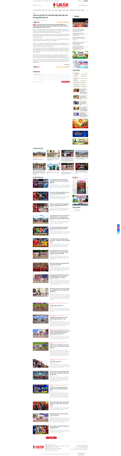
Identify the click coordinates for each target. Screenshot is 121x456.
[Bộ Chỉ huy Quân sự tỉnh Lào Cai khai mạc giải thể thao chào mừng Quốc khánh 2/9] (40, 292)
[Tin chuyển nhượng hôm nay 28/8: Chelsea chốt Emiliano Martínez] (40, 231)
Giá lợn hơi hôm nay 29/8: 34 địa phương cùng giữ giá (83, 97)
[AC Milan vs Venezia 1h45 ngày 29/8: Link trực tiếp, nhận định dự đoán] (81, 166)
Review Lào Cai (78, 10)
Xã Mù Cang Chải (77, 78)
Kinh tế (43, 10)
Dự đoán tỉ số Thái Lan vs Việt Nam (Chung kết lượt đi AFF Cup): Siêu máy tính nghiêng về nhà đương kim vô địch (78, 48)
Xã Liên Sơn (77, 84)
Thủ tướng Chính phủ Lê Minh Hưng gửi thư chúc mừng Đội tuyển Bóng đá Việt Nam (59, 373)
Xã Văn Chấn (84, 86)
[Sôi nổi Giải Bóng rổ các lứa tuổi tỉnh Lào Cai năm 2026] (81, 153)
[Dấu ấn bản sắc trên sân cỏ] (39, 153)
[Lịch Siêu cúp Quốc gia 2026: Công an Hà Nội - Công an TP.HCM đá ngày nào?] (40, 242)
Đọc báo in (82, 10)
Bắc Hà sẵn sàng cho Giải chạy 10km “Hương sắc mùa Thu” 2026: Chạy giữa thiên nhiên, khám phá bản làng (39, 172)
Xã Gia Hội (83, 84)
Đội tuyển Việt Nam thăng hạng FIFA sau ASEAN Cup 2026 (59, 264)
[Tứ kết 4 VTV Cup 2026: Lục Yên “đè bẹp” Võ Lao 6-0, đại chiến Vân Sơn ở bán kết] (40, 346)
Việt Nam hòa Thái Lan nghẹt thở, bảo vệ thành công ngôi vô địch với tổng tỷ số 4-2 (79, 30)
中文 (82, 0)
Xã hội (46, 10)
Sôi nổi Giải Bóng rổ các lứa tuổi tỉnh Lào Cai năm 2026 (81, 158)
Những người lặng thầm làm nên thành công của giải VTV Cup (59, 317)
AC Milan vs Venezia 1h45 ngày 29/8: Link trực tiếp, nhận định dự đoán (81, 172)
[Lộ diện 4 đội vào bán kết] (40, 307)
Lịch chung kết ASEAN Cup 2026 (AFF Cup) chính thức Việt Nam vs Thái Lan (79, 38)
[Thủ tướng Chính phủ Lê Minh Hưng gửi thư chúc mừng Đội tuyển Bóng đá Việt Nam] (40, 375)
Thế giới (64, 10)
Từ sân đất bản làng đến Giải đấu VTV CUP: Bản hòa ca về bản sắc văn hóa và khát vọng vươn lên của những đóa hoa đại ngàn (67, 159)
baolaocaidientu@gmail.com (53, 450)
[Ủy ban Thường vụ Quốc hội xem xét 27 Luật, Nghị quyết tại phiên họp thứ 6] (76, 108)
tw (118, 232)
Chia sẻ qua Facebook (33, 22)
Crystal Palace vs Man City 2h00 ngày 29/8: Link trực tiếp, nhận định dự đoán (59, 181)
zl (87, 1)
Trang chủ (34, 10)
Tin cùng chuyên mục (38, 177)
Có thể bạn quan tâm (38, 148)
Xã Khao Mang (84, 76)
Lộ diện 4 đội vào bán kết (59, 304)
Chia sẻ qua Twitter (35, 22)
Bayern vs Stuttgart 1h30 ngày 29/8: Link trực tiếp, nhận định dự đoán (59, 204)
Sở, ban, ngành (84, 74)
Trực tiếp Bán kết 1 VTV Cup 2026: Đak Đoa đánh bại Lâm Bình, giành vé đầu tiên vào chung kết (59, 252)
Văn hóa (49, 10)
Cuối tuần (86, 178)
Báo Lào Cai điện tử (60, 5)
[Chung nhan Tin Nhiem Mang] (83, 454)
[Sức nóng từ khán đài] (40, 363)
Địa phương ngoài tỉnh (77, 74)
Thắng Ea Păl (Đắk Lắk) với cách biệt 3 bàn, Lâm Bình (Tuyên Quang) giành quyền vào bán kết (59, 332)
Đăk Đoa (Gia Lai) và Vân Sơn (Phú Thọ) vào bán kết (59, 414)
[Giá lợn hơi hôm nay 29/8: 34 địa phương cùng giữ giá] (76, 97)
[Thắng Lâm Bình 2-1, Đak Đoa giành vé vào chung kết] (67, 166)
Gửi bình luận (66, 81)
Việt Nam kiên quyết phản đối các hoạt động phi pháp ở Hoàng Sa (83, 115)
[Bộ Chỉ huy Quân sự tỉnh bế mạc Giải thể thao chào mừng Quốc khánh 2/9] (53, 153)
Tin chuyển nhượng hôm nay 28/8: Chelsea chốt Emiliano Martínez (59, 228)
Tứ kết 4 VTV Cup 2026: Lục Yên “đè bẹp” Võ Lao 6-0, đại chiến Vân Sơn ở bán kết (60, 345)
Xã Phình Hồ (84, 82)
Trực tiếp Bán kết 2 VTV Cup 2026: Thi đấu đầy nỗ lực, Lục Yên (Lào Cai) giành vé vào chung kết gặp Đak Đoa (60, 217)
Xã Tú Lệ (76, 80)
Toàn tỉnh (76, 76)
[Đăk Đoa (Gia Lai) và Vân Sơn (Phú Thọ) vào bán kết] (40, 417)
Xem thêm (51, 437)
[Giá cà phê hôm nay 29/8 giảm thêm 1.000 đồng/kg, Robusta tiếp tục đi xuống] (76, 90)
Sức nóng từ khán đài (59, 360)
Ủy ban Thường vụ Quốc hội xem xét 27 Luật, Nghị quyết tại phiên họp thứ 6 (83, 109)
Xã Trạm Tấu (84, 80)
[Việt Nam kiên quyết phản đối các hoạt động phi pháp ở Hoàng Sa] (76, 114)
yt (86, 1)
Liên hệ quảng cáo (56, 0)
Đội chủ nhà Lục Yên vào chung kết (53, 172)
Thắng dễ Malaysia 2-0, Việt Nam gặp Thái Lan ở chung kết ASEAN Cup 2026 (78, 34)
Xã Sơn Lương (77, 86)
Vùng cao (75, 178)
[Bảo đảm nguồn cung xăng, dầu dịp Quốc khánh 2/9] (76, 102)
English (80, 0)
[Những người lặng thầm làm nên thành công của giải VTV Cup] (40, 319)
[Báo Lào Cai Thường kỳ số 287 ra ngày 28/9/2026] (80, 187)
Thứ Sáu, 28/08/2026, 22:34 (38, 0)
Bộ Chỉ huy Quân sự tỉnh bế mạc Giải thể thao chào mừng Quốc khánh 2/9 (53, 159)
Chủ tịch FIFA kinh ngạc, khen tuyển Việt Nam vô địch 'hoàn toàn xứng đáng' (59, 403)
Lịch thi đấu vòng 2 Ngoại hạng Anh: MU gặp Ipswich (59, 426)
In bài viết (37, 22)
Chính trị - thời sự (38, 10)
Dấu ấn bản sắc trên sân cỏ (39, 158)
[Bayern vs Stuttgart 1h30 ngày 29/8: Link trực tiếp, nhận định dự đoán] (40, 207)
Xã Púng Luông (84, 78)
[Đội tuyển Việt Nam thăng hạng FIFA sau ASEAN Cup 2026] (40, 267)
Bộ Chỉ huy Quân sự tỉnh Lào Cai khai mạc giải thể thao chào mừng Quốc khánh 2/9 (59, 290)
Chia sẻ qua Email (38, 22)
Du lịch (53, 10)
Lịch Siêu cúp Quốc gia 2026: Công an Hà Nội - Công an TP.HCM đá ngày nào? (60, 240)
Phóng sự (67, 10)
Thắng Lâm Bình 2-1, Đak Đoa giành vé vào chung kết (67, 172)
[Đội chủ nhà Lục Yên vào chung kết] (53, 166)
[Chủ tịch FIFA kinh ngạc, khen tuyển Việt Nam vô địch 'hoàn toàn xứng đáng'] (40, 405)
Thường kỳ (80, 178)
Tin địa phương (76, 70)
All (87, 10)
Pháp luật (56, 10)
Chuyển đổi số (72, 10)
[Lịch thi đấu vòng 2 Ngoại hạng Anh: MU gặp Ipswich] (40, 429)
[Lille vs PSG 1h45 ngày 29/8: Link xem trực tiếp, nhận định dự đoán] (40, 196)
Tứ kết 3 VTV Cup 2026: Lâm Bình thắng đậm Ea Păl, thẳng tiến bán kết (59, 388)
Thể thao (60, 10)
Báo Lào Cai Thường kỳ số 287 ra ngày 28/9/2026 (80, 190)
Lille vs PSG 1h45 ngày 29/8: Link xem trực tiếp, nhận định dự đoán (59, 193)
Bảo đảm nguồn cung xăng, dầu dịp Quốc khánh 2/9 (83, 103)
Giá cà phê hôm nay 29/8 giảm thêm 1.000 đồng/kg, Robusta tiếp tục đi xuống (83, 91)
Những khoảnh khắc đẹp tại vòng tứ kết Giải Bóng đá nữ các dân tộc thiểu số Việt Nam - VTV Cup (59, 276)
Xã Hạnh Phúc (77, 82)
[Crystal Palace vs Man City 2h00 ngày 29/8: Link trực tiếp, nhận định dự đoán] (40, 183)
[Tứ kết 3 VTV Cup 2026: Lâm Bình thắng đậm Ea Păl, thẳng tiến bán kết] (40, 389)
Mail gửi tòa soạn (48, 0)
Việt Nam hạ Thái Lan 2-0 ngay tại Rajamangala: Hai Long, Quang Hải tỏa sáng (78, 43)
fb (84, 1)
